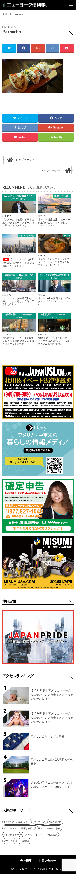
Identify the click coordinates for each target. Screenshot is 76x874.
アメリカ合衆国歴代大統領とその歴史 (51, 761)
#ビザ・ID (39, 821)
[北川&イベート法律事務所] (38, 416)
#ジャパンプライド (32, 834)
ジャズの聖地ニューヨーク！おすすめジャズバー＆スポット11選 (51, 784)
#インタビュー (11, 834)
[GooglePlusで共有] (38, 48)
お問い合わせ (47, 860)
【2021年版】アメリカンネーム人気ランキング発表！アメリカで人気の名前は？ (51, 695)
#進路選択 (52, 834)
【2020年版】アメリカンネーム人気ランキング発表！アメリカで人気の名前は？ (51, 718)
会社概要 (26, 860)
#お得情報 (24, 841)
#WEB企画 (9, 841)
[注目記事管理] (38, 665)
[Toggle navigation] (71, 5)
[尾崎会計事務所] (38, 530)
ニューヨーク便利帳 (36, 869)
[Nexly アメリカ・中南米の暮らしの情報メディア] (38, 473)
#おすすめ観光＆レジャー (17, 821)
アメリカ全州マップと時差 (47, 736)
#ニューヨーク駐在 (50, 828)
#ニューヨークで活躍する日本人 (20, 828)
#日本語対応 (55, 821)
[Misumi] (38, 587)
